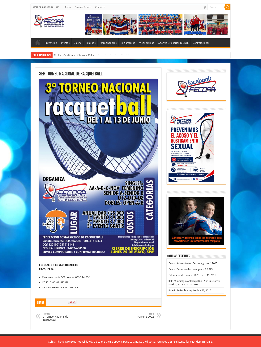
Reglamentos (128, 42)
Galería (78, 42)
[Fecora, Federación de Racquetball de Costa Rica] (50, 20)
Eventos (65, 42)
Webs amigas (146, 42)
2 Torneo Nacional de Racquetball (55, 317)
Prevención (51, 42)
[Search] (227, 7)
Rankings (91, 42)
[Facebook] (205, 7)
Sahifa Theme (56, 341)
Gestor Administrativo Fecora (184, 263)
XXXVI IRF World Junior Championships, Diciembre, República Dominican (93, 55)
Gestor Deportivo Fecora (182, 269)
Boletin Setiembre (178, 290)
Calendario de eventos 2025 (184, 275)
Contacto (100, 7)
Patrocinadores (108, 42)
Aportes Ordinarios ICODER (173, 42)
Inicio (68, 7)
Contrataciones (201, 42)
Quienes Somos (83, 7)
